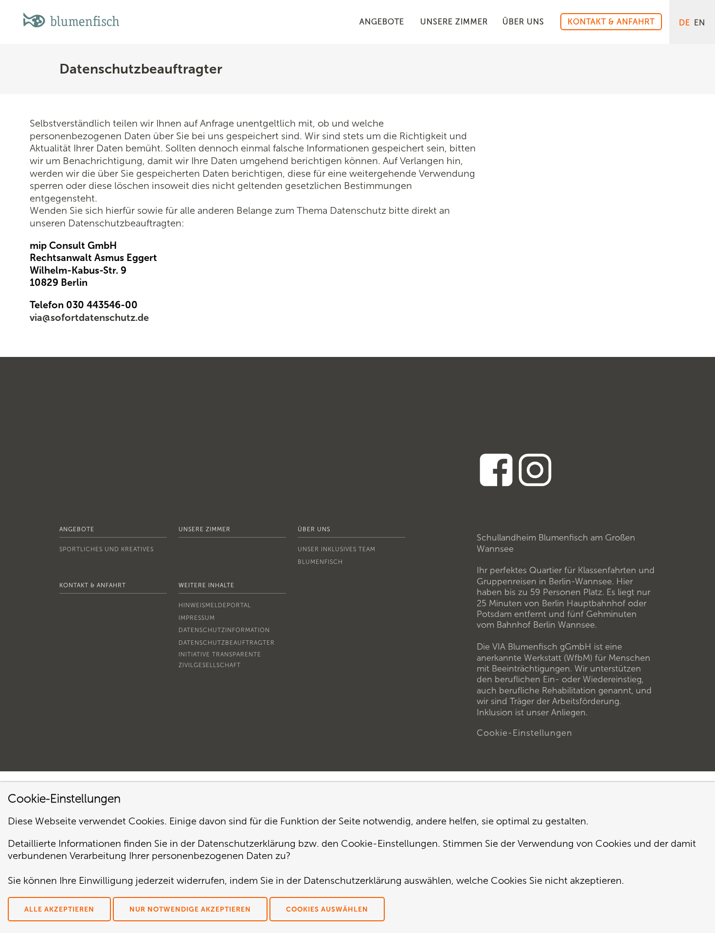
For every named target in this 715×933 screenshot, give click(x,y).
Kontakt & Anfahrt (92, 585)
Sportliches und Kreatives (106, 549)
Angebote (76, 529)
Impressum (197, 618)
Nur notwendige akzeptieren (190, 909)
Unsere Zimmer (205, 529)
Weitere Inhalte (206, 585)
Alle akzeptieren (59, 909)
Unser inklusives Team (336, 549)
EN (699, 22)
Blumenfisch (320, 562)
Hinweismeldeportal (215, 605)
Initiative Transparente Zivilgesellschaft (220, 660)
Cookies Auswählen (327, 909)
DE (684, 22)
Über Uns (314, 529)
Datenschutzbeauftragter (227, 642)
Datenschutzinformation (224, 630)
